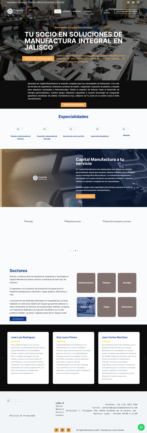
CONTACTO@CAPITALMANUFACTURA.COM (46, 2)
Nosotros (77, 11)
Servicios (66, 11)
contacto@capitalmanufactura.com (119, 408)
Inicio (58, 11)
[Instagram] (133, 2)
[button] (9, 234)
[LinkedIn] (138, 2)
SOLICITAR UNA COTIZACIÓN (127, 11)
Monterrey (22, 2)
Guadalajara (12, 2)
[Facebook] (128, 2)
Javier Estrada (118, 430)
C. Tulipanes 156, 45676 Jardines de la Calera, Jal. (108, 411)
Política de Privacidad (22, 416)
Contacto (87, 11)
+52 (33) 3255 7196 (127, 404)
